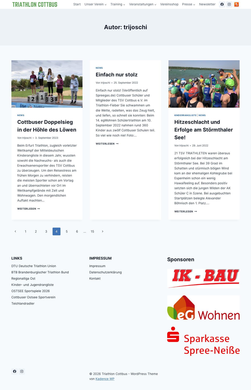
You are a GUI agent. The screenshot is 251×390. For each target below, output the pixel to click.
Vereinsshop (169, 4)
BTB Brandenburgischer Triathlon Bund (40, 272)
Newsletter (207, 4)
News (20, 115)
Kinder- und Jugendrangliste (32, 285)
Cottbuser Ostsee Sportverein (33, 297)
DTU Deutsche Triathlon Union (33, 266)
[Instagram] (229, 4)
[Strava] (236, 4)
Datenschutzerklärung (105, 272)
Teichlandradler (22, 303)
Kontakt (95, 278)
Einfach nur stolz (117, 74)
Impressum (97, 266)
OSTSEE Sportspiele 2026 (30, 291)
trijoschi (26, 137)
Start (77, 4)
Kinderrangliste (185, 115)
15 (92, 231)
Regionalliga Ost (23, 278)
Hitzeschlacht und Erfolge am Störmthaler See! (203, 130)
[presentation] (47, 84)
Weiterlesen (28, 208)
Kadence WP (105, 379)
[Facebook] (222, 4)
